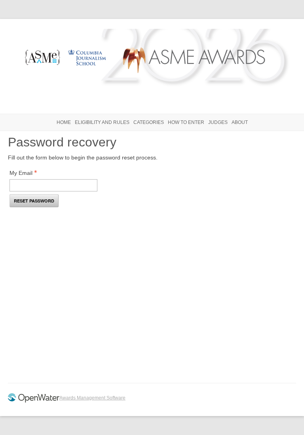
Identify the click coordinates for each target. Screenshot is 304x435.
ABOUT (240, 122)
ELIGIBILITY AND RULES (102, 122)
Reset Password (34, 201)
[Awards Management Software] (33, 401)
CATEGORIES (148, 122)
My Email (21, 173)
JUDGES (218, 122)
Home (64, 122)
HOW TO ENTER (186, 122)
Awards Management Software (92, 398)
